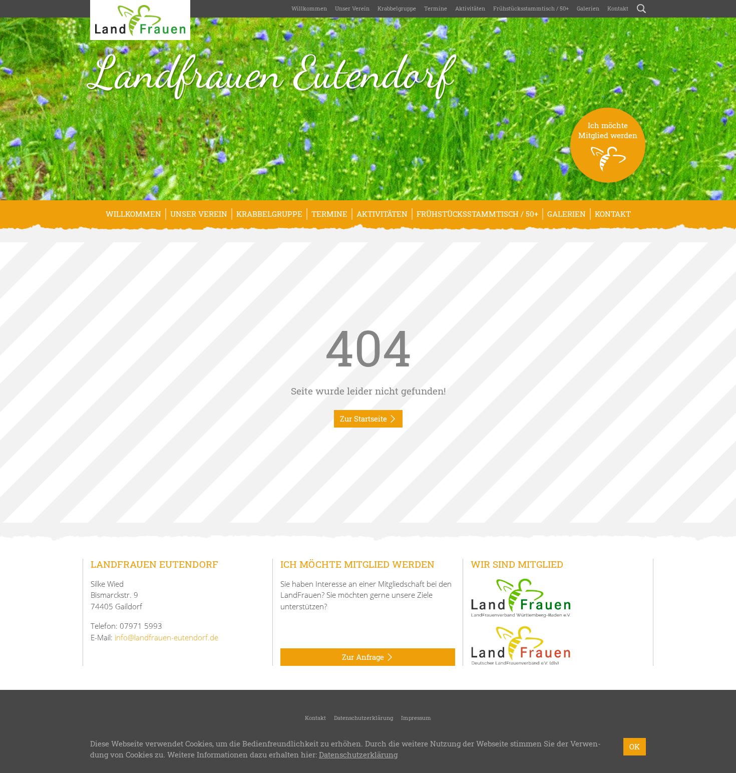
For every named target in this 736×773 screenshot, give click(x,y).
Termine (435, 8)
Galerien (588, 8)
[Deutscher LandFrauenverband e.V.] (521, 645)
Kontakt (617, 8)
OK (634, 746)
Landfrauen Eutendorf (271, 72)
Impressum (416, 717)
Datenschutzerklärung (363, 717)
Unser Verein (352, 8)
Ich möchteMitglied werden (607, 130)
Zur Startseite (364, 419)
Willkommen (309, 8)
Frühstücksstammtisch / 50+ (531, 8)
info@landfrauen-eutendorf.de (166, 637)
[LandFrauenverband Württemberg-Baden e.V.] (521, 597)
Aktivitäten (470, 8)
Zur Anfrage (364, 657)
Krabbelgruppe (397, 8)
